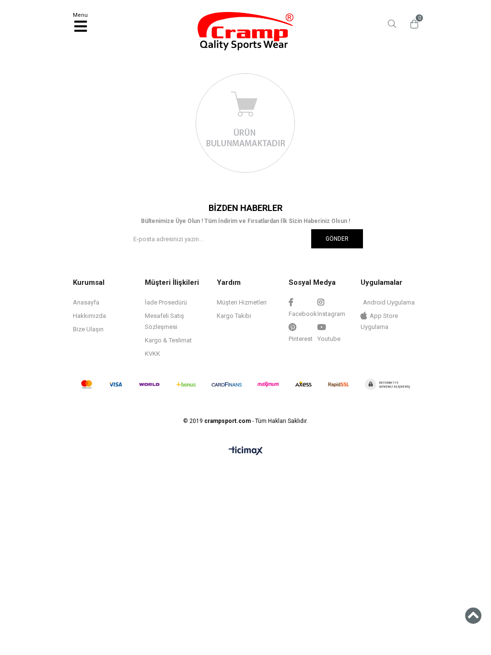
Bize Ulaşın (88, 329)
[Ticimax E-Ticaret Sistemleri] (246, 451)
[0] (412, 24)
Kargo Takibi (234, 315)
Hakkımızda (89, 315)
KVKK (152, 353)
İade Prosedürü (166, 302)
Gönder (337, 238)
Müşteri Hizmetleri (242, 302)
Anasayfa (86, 302)
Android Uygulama (389, 302)
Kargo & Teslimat (168, 340)
